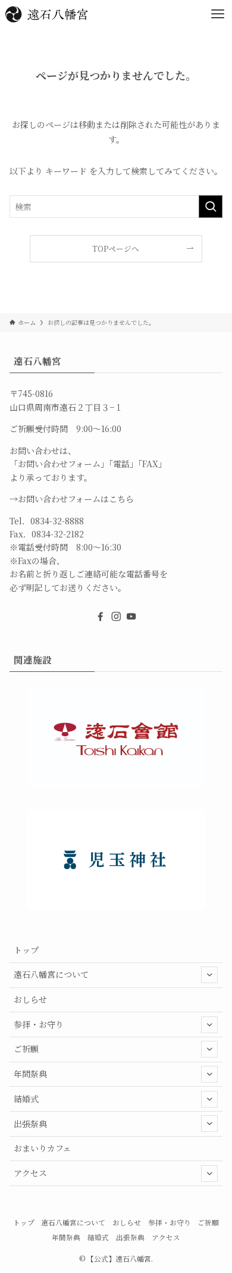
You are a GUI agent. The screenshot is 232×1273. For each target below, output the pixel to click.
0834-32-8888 (57, 521)
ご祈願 (26, 1049)
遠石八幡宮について (51, 974)
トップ (26, 950)
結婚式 (26, 1099)
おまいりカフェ (42, 1148)
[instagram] (116, 617)
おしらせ (30, 999)
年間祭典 (30, 1074)
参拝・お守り (39, 1024)
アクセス (30, 1173)
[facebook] (100, 617)
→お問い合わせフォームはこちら (72, 499)
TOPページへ (115, 248)
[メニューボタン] (217, 14)
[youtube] (131, 617)
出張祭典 (30, 1124)
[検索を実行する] (210, 206)
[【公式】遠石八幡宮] (46, 14)
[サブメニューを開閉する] (209, 975)
